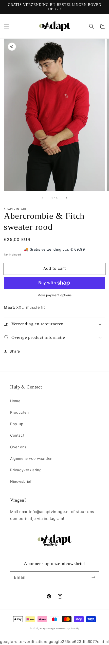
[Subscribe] (93, 577)
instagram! (54, 518)
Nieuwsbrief (21, 481)
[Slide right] (66, 198)
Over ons (18, 447)
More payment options (55, 295)
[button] (6, 26)
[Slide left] (42, 198)
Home (15, 401)
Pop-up (17, 424)
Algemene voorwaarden (31, 458)
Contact (17, 435)
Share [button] (15, 351)
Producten (19, 412)
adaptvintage (47, 628)
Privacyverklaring (26, 470)
